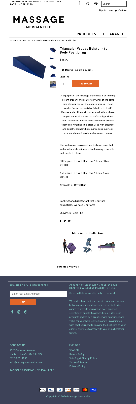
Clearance (113, 34)
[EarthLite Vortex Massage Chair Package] (88, 254)
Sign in (102, 10)
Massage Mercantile (78, 396)
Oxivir (63, 212)
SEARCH (74, 350)
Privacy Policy (77, 366)
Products (86, 34)
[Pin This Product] (69, 220)
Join (110, 10)
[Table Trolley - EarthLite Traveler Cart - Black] (69, 254)
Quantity (64, 76)
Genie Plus (77, 212)
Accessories (25, 40)
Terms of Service (78, 362)
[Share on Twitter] (65, 220)
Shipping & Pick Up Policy (83, 358)
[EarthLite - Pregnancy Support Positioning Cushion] (106, 254)
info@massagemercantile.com (26, 362)
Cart (122, 10)
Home (13, 40)
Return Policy (76, 354)
